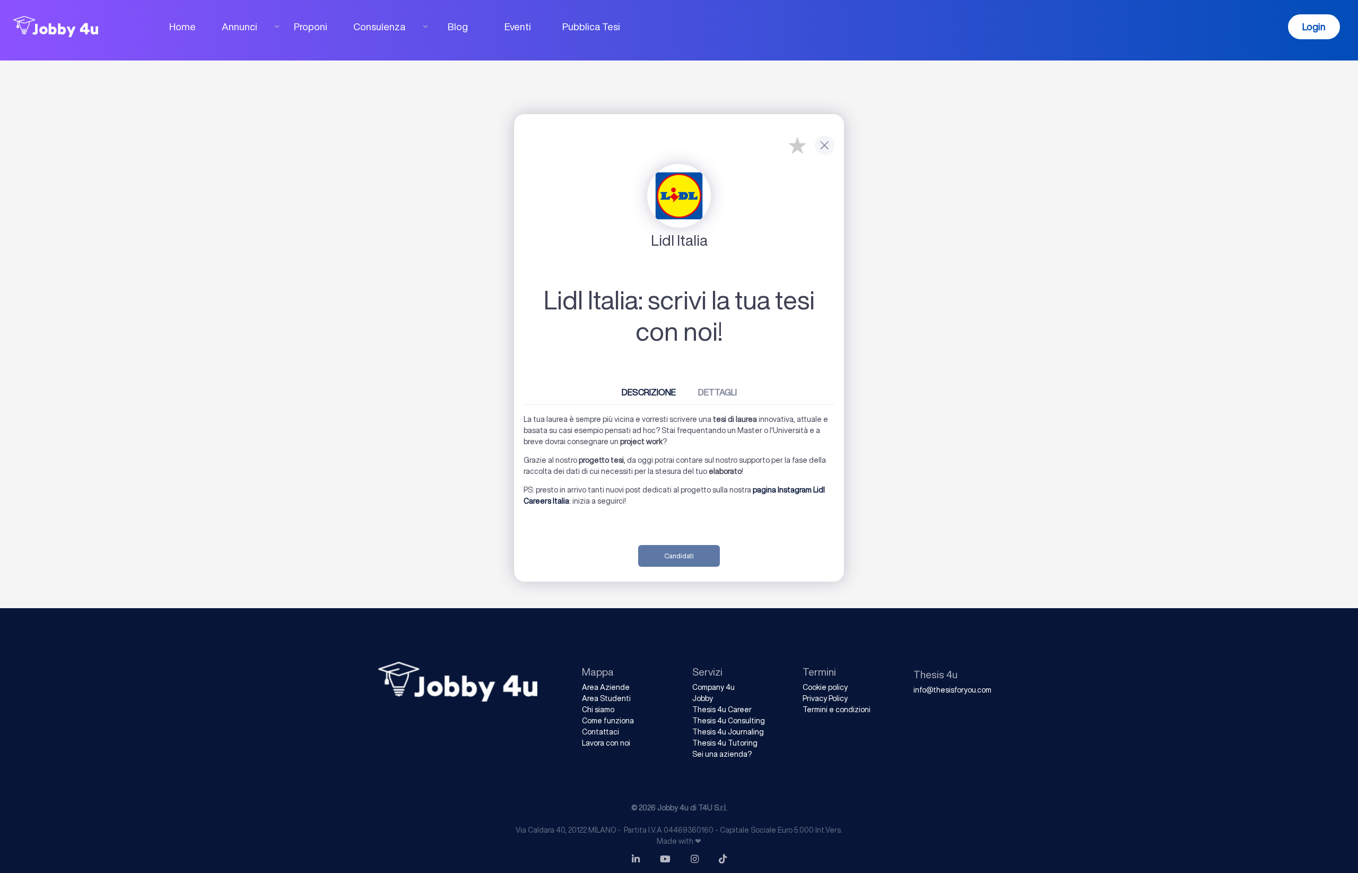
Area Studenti (606, 698)
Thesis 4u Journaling (728, 732)
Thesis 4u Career (722, 709)
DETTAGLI (717, 392)
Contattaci (600, 732)
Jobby (702, 698)
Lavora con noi (606, 743)
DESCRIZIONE (649, 392)
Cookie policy (825, 687)
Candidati (679, 555)
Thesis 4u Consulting (728, 720)
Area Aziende (606, 687)
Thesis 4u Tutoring (725, 743)
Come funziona (608, 720)
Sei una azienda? (722, 754)
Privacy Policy (825, 698)
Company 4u (713, 687)
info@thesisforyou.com (952, 690)
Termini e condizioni (836, 709)
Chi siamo (598, 709)
